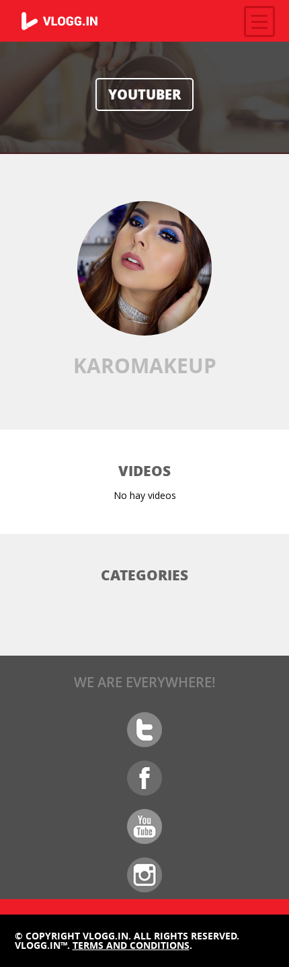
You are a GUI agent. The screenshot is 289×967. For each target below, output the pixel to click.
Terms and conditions (131, 945)
